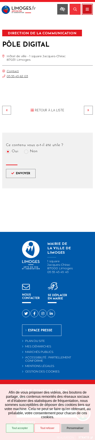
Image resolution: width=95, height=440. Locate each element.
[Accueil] (23, 10)
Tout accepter (20, 428)
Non (34, 151)
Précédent (6, 110)
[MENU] (87, 9)
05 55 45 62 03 (17, 76)
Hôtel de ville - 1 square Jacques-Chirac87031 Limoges (36, 58)
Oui (15, 151)
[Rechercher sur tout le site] (75, 9)
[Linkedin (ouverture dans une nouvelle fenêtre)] (51, 313)
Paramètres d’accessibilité (62, 9)
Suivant (88, 110)
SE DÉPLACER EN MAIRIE (57, 297)
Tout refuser (47, 428)
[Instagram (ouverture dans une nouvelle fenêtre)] (43, 313)
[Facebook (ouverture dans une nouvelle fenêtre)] (34, 313)
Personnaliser (75, 428)
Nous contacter (31, 296)
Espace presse (40, 330)
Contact (13, 71)
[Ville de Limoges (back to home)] (31, 268)
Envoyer (23, 173)
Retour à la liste (49, 110)
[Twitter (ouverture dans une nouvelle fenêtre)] (26, 313)
